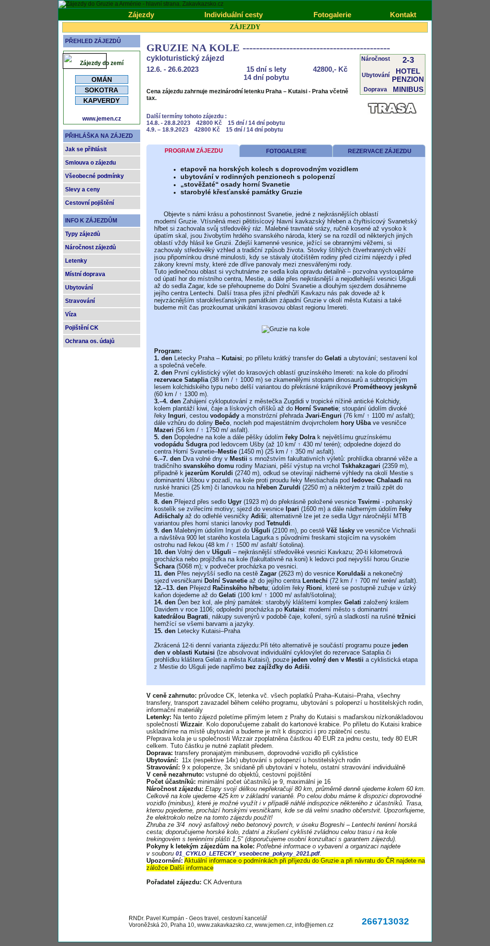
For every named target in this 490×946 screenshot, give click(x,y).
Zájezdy (141, 15)
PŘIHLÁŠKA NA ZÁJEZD (99, 136)
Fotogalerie (332, 15)
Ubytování (79, 287)
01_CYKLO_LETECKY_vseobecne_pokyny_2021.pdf (248, 853)
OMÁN (101, 79)
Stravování (80, 301)
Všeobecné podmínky (94, 176)
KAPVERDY (101, 100)
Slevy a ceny (82, 189)
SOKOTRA (101, 90)
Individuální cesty (233, 15)
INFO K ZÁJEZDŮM (91, 220)
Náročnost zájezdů (90, 247)
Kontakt (403, 15)
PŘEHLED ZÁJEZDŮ (93, 41)
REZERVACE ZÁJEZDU (380, 151)
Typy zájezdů (82, 234)
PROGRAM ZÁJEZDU (194, 150)
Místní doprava (85, 274)
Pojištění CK (82, 327)
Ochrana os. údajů (89, 341)
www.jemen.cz (101, 118)
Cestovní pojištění (89, 203)
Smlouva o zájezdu (90, 162)
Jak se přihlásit (86, 149)
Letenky (76, 260)
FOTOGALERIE (286, 151)
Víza (71, 314)
